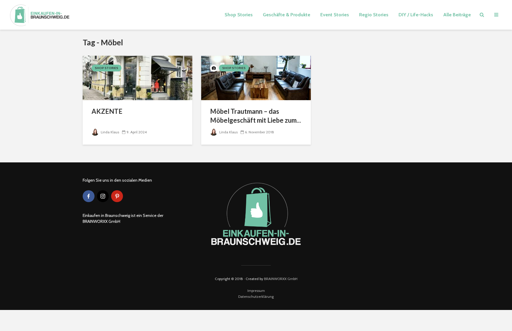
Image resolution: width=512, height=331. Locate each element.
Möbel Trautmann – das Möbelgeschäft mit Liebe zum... (255, 115)
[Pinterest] (117, 196)
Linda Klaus (109, 132)
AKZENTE (107, 111)
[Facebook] (89, 196)
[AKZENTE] (137, 77)
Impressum (256, 290)
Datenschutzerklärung (256, 296)
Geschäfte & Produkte (286, 14)
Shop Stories (239, 14)
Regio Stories (373, 14)
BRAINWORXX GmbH (280, 278)
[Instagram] (103, 196)
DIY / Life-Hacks (416, 14)
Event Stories (334, 14)
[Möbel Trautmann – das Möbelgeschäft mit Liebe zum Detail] (256, 77)
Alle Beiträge (457, 14)
